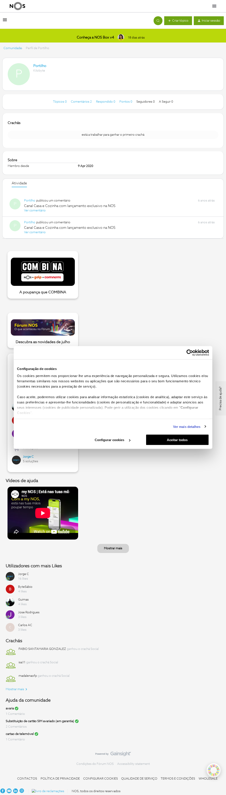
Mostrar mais (113, 548)
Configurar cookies (110, 440)
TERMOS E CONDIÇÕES (178, 778)
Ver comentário (35, 210)
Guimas (23, 599)
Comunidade (13, 48)
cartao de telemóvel (20, 734)
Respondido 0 (106, 101)
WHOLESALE (208, 778)
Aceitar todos (177, 440)
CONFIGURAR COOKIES (100, 778)
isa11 (22, 662)
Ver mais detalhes (187, 426)
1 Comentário (15, 714)
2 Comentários (16, 726)
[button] (5, 21)
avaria (10, 708)
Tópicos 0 (60, 101)
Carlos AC (25, 625)
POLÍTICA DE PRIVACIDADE (60, 778)
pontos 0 (126, 101)
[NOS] (17, 6)
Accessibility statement (133, 763)
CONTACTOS (27, 778)
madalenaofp (28, 675)
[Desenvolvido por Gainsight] (113, 755)
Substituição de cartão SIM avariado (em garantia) (40, 721)
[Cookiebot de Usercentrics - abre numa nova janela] (189, 352)
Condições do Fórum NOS (95, 763)
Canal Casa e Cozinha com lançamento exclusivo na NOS (69, 206)
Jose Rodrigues (29, 612)
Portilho (39, 66)
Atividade (19, 183)
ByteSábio (25, 586)
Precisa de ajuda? (220, 398)
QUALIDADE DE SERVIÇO (139, 778)
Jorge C (28, 456)
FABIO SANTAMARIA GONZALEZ (42, 649)
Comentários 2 (81, 101)
